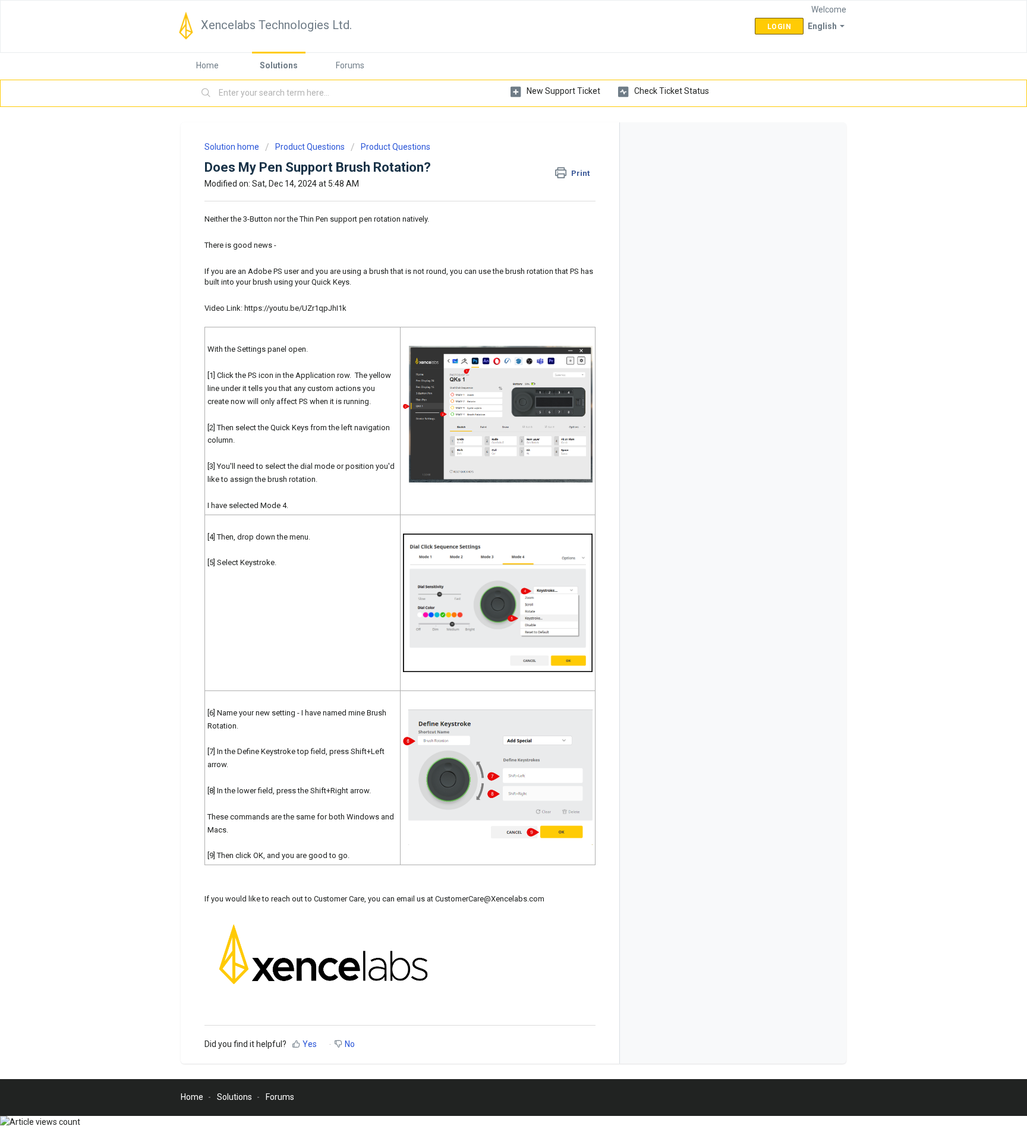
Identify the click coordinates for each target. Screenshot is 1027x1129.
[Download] (491, 417)
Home (207, 65)
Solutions (279, 65)
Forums (350, 65)
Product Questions (310, 147)
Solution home (232, 147)
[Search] (206, 93)
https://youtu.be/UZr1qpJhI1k (295, 308)
